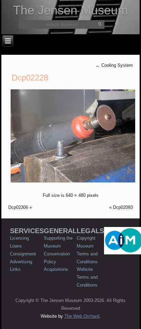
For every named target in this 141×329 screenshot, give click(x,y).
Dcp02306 (18, 207)
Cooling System (114, 65)
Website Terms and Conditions (87, 277)
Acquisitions (56, 269)
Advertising (21, 261)
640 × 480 (76, 195)
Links (15, 269)
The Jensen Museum (70, 10)
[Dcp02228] (73, 183)
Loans (16, 246)
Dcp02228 (30, 77)
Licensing (19, 238)
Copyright (86, 238)
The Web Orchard (81, 316)
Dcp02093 (123, 207)
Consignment (23, 253)
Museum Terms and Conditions (87, 253)
